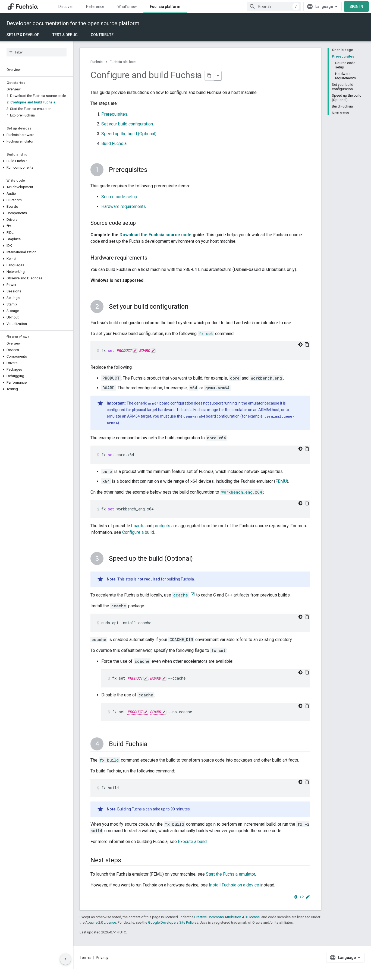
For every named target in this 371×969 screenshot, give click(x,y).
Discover (65, 6)
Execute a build (192, 841)
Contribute (102, 35)
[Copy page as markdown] (209, 75)
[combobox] (274, 6)
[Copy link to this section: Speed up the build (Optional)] (198, 559)
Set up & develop (23, 35)
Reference (95, 6)
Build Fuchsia (114, 143)
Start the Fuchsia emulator (230, 874)
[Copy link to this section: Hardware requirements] (152, 258)
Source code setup (119, 196)
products (161, 525)
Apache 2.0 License (100, 922)
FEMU (281, 481)
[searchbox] (37, 52)
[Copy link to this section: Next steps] (126, 860)
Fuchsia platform (165, 6)
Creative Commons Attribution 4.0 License (227, 917)
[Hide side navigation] (65, 959)
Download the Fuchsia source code (155, 234)
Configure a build (138, 532)
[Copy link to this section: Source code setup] (141, 223)
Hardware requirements (123, 206)
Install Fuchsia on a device (234, 885)
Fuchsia (96, 62)
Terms (85, 957)
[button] (36, 135)
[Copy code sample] (307, 344)
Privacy (102, 957)
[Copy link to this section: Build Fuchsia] (152, 744)
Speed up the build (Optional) (128, 133)
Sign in (356, 6)
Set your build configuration (127, 124)
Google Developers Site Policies (173, 922)
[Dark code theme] (300, 344)
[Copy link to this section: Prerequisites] (152, 170)
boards (137, 525)
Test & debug (65, 35)
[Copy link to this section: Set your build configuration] (193, 307)
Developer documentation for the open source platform (73, 23)
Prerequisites (114, 114)
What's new (127, 6)
